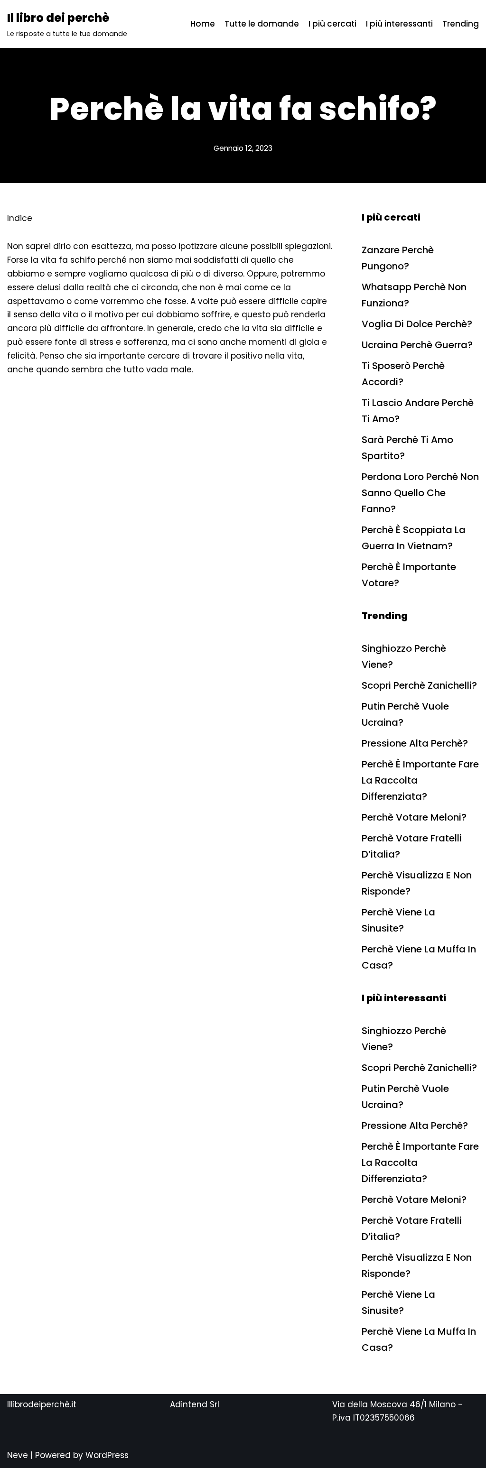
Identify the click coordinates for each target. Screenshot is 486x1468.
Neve (17, 1455)
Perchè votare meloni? (414, 817)
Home (202, 23)
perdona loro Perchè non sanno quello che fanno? (420, 493)
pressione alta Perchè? (415, 743)
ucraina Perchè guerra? (417, 344)
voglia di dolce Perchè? (417, 324)
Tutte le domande (261, 23)
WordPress (107, 1455)
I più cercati (332, 23)
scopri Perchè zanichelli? (419, 685)
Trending (460, 23)
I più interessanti (399, 23)
